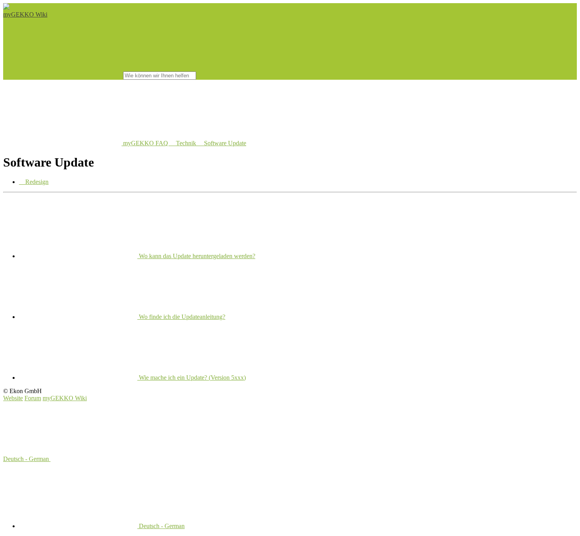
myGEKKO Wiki (25, 14)
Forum (32, 398)
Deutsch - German (27, 458)
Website (13, 398)
